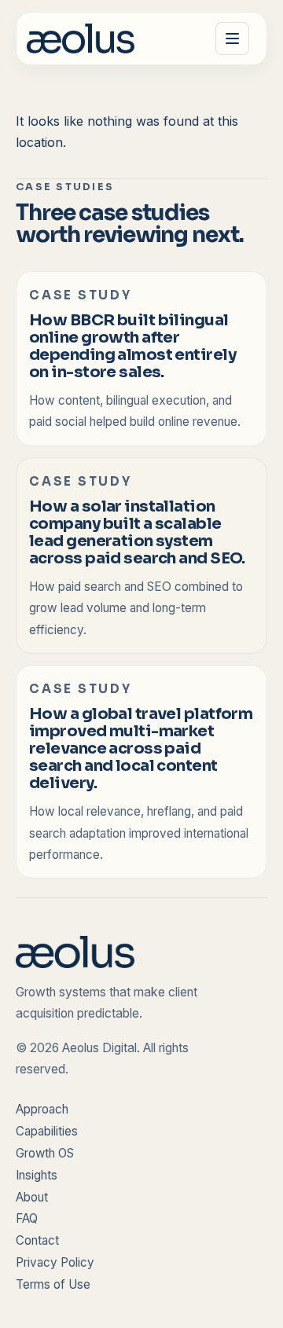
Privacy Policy (55, 1262)
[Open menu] (231, 38)
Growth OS (45, 1153)
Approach (42, 1109)
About (32, 1197)
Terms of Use (53, 1284)
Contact (37, 1240)
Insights (36, 1175)
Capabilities (47, 1131)
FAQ (27, 1218)
